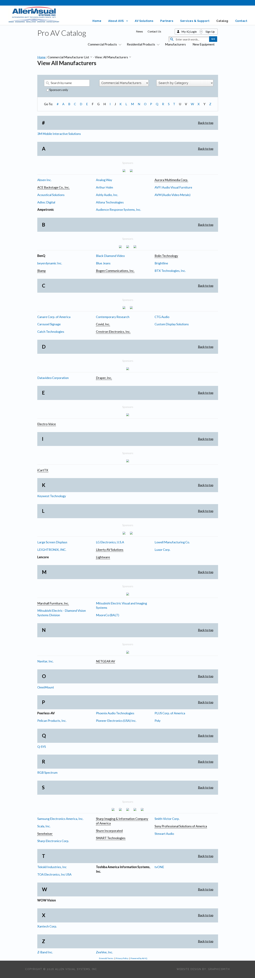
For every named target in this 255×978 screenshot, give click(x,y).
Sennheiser (45, 833)
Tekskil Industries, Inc (52, 867)
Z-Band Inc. (45, 952)
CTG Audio (162, 317)
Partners (166, 21)
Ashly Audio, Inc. (107, 195)
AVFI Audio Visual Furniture (173, 187)
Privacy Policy (122, 958)
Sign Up (210, 31)
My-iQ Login (189, 31)
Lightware (103, 557)
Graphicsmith (219, 969)
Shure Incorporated (109, 831)
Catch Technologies (50, 331)
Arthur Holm (104, 187)
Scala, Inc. (43, 826)
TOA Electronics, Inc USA (54, 874)
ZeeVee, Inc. (104, 952)
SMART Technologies (110, 838)
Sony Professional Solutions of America (181, 826)
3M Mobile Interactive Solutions (59, 134)
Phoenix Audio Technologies (115, 713)
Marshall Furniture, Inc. (53, 603)
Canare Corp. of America (53, 317)
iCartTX (42, 470)
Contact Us (154, 31)
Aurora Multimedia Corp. (171, 180)
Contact (241, 21)
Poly (157, 720)
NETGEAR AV (105, 661)
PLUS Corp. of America (170, 713)
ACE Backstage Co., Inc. (53, 187)
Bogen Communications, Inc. (115, 271)
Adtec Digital (46, 202)
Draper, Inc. (104, 378)
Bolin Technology (166, 256)
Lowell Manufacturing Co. (172, 542)
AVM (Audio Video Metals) (172, 195)
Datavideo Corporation (53, 378)
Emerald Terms (106, 958)
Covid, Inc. (103, 324)
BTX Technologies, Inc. (170, 271)
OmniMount (45, 687)
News (139, 31)
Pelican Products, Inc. (51, 720)
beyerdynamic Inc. (49, 263)
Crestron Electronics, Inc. (113, 331)
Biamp (41, 271)
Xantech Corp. (47, 926)
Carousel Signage (49, 324)
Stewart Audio (164, 833)
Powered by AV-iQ (139, 958)
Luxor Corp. (162, 549)
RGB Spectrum (47, 772)
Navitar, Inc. (45, 661)
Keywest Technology (51, 496)
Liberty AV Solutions (109, 549)
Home (96, 21)
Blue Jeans (103, 263)
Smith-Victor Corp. (167, 819)
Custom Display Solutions (172, 324)
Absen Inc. (44, 180)
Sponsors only (58, 90)
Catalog (222, 21)
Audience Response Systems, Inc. (118, 209)
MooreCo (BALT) (107, 615)
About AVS (116, 21)
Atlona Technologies (110, 202)
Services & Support (194, 21)
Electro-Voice (46, 424)
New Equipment (204, 44)
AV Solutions (144, 21)
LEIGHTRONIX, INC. (51, 549)
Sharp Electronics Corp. (53, 841)
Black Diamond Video (110, 256)
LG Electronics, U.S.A (110, 542)
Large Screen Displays (52, 542)
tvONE (159, 867)
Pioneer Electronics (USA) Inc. (116, 720)
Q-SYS (41, 747)
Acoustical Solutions (51, 195)
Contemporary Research (112, 317)
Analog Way (104, 180)
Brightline (161, 263)
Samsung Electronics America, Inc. (60, 819)
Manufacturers (175, 44)
